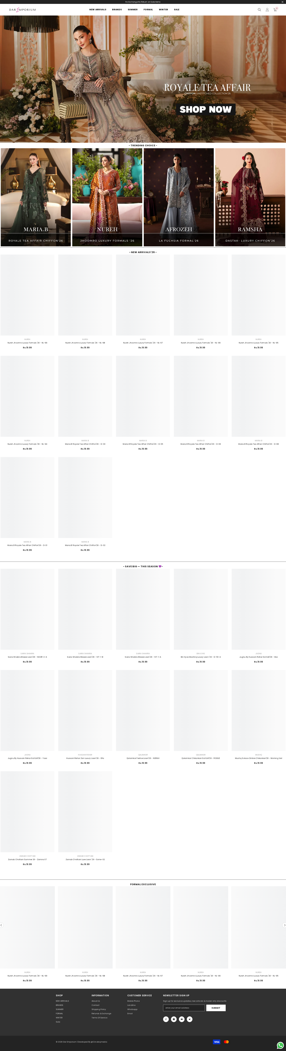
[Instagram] (174, 1019)
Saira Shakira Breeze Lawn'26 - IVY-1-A (143, 657)
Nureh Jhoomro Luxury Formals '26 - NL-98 (85, 342)
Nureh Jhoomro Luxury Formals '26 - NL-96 (201, 342)
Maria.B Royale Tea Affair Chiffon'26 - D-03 (85, 444)
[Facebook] (166, 1019)
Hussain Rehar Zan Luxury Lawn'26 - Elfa (85, 758)
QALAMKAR (143, 755)
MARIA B (85, 440)
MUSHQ (258, 755)
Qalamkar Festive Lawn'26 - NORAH (143, 758)
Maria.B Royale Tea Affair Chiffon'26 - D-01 (27, 545)
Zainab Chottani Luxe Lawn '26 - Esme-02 (85, 859)
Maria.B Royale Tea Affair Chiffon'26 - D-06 (201, 444)
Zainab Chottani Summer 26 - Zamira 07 (27, 859)
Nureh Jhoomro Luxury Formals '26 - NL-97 (143, 342)
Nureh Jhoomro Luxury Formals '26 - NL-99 (27, 342)
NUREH (27, 339)
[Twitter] (189, 1019)
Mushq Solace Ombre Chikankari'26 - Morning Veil (258, 758)
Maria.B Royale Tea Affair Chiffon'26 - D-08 (258, 444)
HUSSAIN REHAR (85, 755)
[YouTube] (182, 1019)
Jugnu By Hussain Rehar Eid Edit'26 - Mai (258, 657)
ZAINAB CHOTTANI (27, 856)
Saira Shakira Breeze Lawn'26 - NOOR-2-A (27, 657)
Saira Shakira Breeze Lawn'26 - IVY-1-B (85, 657)
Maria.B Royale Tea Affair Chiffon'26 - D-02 (85, 545)
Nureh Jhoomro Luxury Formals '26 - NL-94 (27, 444)
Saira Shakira (27, 653)
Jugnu (258, 653)
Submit (216, 1007)
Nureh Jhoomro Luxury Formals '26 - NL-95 (259, 342)
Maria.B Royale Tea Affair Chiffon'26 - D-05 (143, 444)
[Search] (259, 10)
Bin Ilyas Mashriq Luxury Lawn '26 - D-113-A (201, 657)
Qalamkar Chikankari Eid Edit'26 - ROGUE (201, 758)
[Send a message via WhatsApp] (280, 1045)
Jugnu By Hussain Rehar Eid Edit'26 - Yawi (27, 758)
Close (282, 2)
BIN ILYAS (201, 653)
